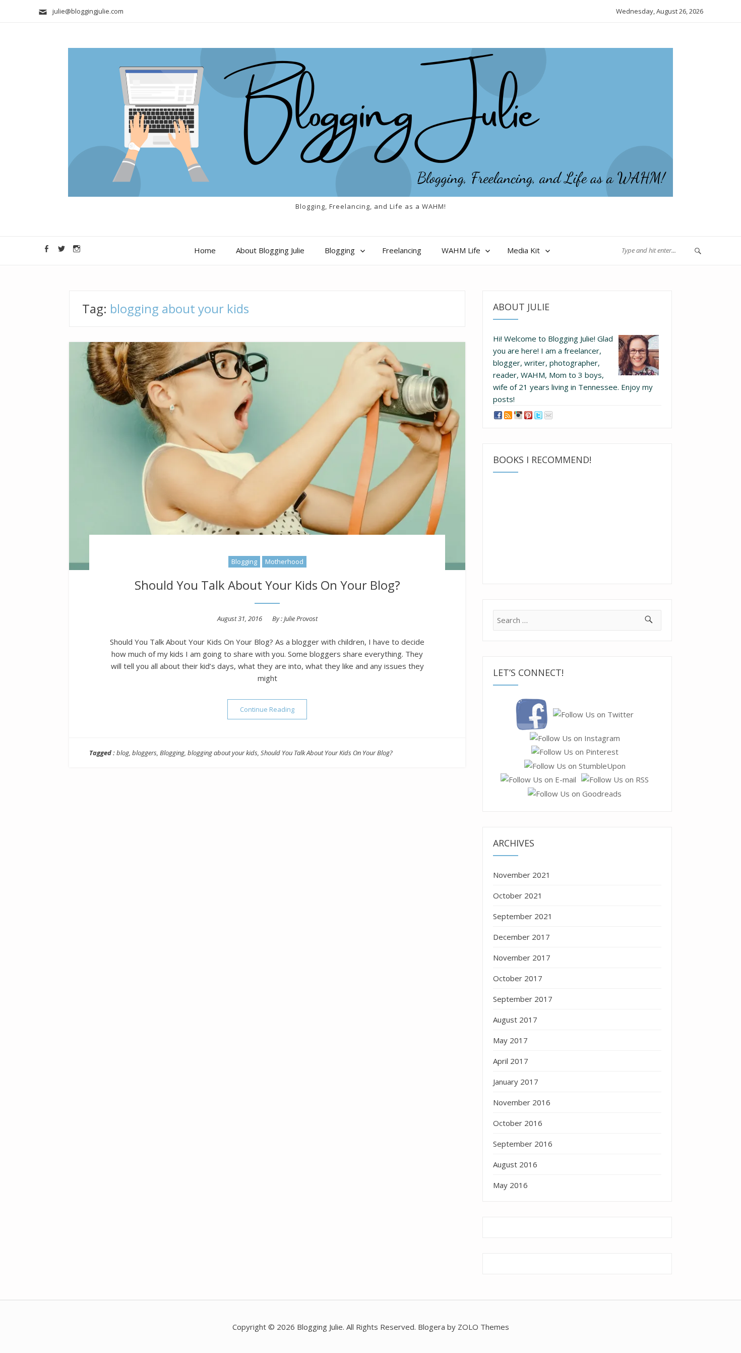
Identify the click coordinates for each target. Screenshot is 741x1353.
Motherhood (284, 561)
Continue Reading (273, 709)
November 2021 (521, 875)
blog (122, 752)
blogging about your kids (223, 752)
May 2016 (510, 1185)
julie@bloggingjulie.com (86, 11)
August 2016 (515, 1164)
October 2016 (517, 1123)
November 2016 (521, 1102)
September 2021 (522, 916)
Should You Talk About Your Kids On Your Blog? (267, 585)
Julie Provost (301, 618)
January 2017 (515, 1082)
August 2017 (515, 1019)
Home (205, 250)
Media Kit (523, 250)
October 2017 (517, 978)
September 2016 (522, 1144)
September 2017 (522, 999)
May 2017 (510, 1040)
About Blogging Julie (270, 250)
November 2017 (521, 957)
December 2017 (521, 937)
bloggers (144, 752)
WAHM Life (461, 250)
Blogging (340, 250)
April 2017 (510, 1061)
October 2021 (517, 895)
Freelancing (401, 250)
